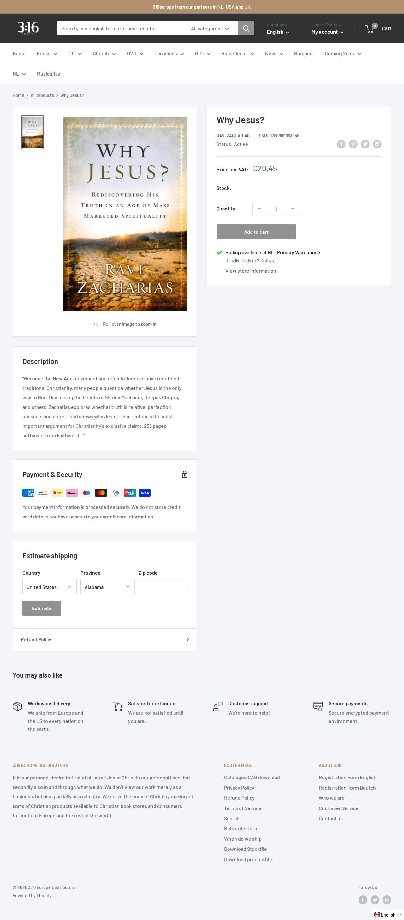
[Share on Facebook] (341, 143)
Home (19, 53)
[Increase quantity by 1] (293, 208)
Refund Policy (36, 639)
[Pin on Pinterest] (353, 143)
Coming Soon (339, 53)
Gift (199, 53)
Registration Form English (348, 777)
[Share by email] (377, 143)
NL (16, 73)
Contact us (331, 818)
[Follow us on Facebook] (363, 899)
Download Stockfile (245, 849)
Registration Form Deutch (347, 787)
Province (90, 573)
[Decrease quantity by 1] (259, 208)
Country (31, 573)
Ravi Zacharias (233, 135)
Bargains (304, 53)
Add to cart (256, 232)
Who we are (332, 798)
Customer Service (339, 808)
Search (232, 818)
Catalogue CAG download (252, 777)
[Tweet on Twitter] (365, 143)
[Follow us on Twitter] (375, 899)
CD (71, 53)
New (270, 53)
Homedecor (234, 53)
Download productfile (248, 859)
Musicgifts (48, 73)
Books (43, 53)
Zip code (148, 573)
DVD (131, 53)
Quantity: (227, 208)
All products (42, 95)
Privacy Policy (239, 787)
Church (101, 53)
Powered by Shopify (32, 895)
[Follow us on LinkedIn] (387, 899)
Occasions (165, 53)
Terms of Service (242, 808)
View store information (250, 271)
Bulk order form (241, 828)
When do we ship (243, 839)
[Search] (246, 28)
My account (325, 31)
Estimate (42, 608)
